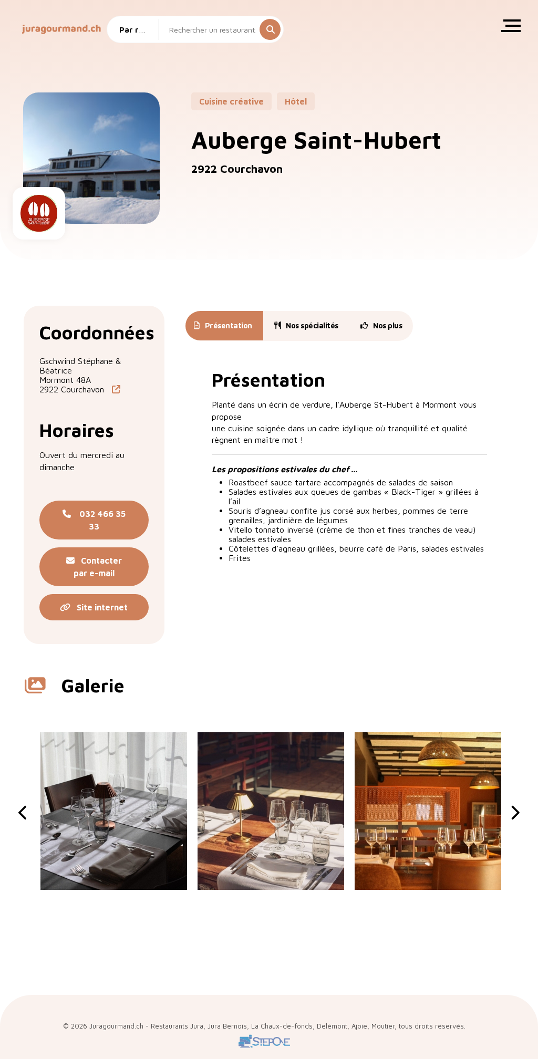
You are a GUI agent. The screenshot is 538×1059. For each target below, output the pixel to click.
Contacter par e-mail (98, 567)
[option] (113, 811)
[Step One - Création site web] (264, 1048)
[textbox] (136, 29)
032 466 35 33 (98, 520)
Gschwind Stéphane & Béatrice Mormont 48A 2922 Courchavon (80, 375)
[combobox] (136, 29)
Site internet (99, 607)
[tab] (223, 326)
